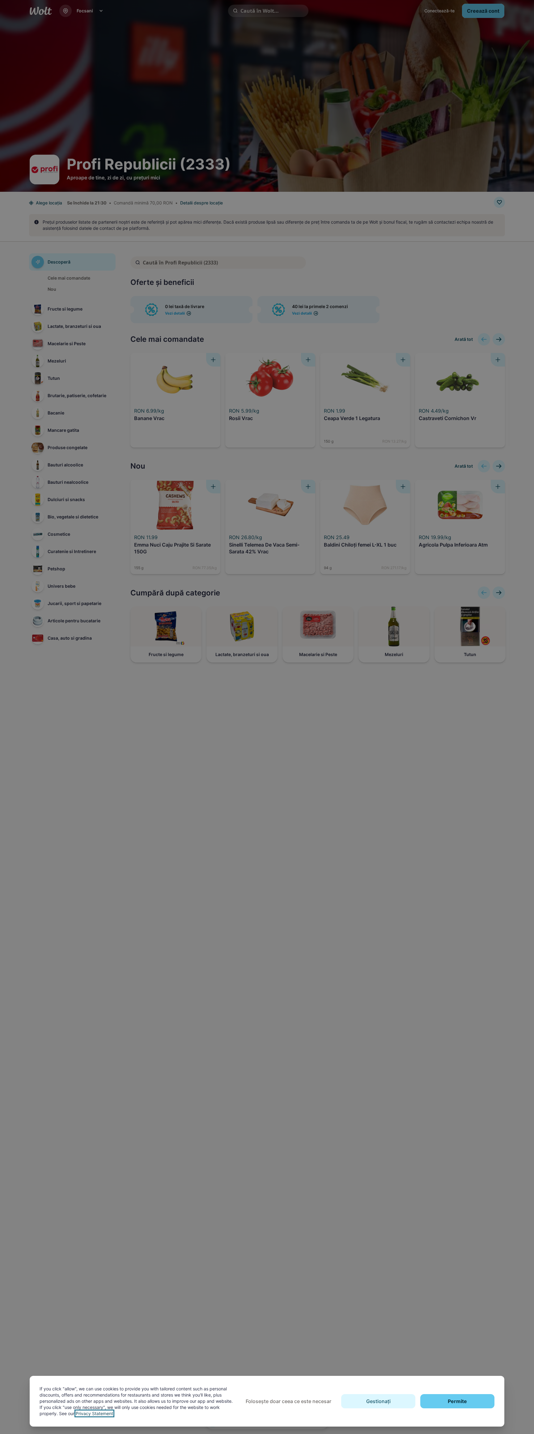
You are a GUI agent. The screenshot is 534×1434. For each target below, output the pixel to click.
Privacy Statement (94, 1413)
